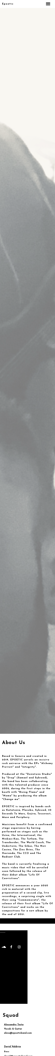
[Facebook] (11, 947)
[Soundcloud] (3, 947)
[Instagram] (19, 947)
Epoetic (8, 4)
